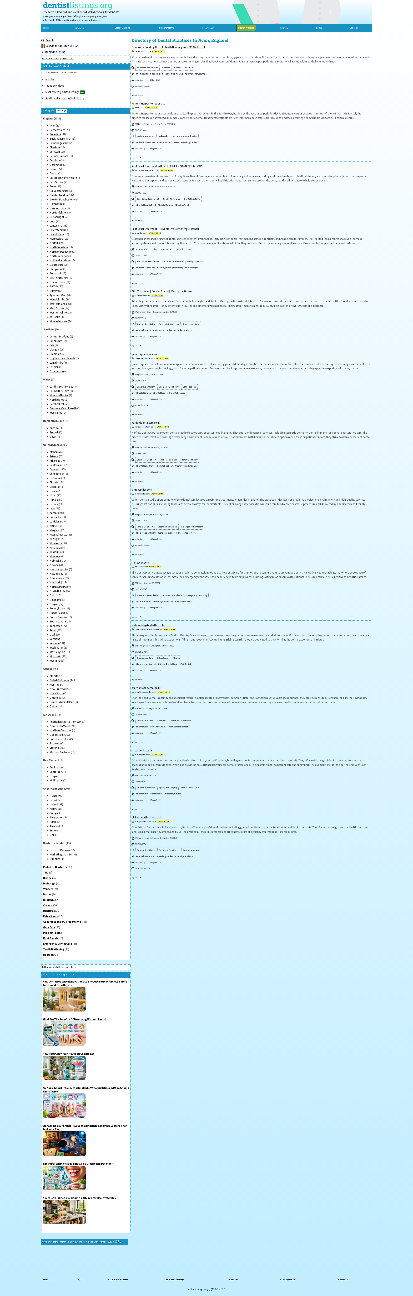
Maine (53, 526)
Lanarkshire (56, 363)
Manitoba (55, 685)
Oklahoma (55, 600)
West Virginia (57, 652)
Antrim (54, 428)
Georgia (54, 487)
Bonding (48, 955)
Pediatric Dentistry (55, 867)
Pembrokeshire (59, 404)
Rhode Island (57, 613)
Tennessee (56, 626)
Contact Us (342, 1279)
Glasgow (54, 350)
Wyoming (55, 661)
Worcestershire (58, 321)
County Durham (59, 156)
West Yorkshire (58, 313)
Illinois (54, 500)
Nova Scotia (57, 693)
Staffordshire (57, 282)
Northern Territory (60, 730)
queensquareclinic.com (145, 354)
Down (53, 437)
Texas (53, 630)
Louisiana (55, 522)
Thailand (55, 826)
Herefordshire (58, 208)
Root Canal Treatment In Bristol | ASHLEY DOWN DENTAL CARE (167, 166)
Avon (52, 126)
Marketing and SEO (61, 855)
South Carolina (58, 617)
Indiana (54, 504)
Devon (53, 169)
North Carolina (58, 587)
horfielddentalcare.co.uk (145, 423)
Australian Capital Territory (65, 722)
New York (55, 582)
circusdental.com (141, 751)
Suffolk (54, 287)
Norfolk (54, 243)
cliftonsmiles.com (141, 490)
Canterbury (56, 772)
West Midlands (58, 304)
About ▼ (80, 28)
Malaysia (55, 809)
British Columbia (59, 680)
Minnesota (56, 543)
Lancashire (56, 226)
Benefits (233, 1279)
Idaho (53, 496)
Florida (54, 482)
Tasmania (55, 743)
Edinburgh (56, 341)
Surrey (54, 291)
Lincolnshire (57, 234)
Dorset (54, 174)
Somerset (55, 273)
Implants (49, 900)
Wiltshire (55, 317)
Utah (52, 635)
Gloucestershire (59, 191)
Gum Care (49, 927)
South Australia (59, 739)
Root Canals (50, 938)
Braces (47, 895)
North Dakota (57, 591)
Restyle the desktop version (61, 46)
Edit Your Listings (175, 1279)
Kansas (54, 513)
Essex (53, 187)
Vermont (55, 639)
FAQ (78, 1279)
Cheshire (55, 147)
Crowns (48, 905)
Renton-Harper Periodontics (148, 104)
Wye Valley (56, 413)
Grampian (55, 354)
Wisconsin (55, 656)
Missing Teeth (52, 933)
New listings (61, 111)
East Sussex (56, 182)
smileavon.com (140, 563)
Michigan (55, 539)
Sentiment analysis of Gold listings (65, 98)
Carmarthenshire (59, 391)
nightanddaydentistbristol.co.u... (150, 625)
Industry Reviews (60, 850)
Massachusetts (58, 535)
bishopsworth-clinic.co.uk (146, 818)
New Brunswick (59, 689)
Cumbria (55, 160)
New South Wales (60, 726)
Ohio (52, 596)
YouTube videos (54, 86)
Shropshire (56, 269)
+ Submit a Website (118, 1279)
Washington (56, 648)
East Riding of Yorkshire (63, 178)
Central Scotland (59, 337)
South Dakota (58, 622)
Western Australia (60, 752)
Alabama (55, 452)
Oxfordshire (56, 265)
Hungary (55, 796)
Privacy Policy (287, 1279)
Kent (52, 221)
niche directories (50, 58)
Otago (53, 776)
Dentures (49, 911)
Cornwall (55, 152)
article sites (68, 58)
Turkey (54, 831)
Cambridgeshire (59, 143)
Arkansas (55, 461)
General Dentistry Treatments (62, 922)
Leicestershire (58, 230)
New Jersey (56, 574)
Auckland (55, 767)
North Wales (57, 400)
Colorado (55, 469)
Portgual (55, 813)
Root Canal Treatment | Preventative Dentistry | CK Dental (165, 229)
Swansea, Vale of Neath (63, 408)
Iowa (52, 509)
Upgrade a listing (55, 52)
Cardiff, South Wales (61, 387)
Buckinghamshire (60, 139)
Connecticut (57, 474)
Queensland (57, 735)
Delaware (55, 478)
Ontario (54, 698)
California (55, 465)
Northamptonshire (61, 252)
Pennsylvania (57, 609)
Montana (55, 556)
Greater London (59, 195)
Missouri (55, 552)
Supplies (55, 859)
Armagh (54, 432)
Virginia (54, 643)
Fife (52, 345)
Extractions (50, 916)
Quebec (54, 706)
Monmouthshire (59, 395)
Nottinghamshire (60, 260)
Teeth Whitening (53, 949)
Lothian (54, 367)
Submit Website (246, 28)
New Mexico (57, 578)
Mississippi (56, 548)
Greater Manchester (61, 200)
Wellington (56, 781)
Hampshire (56, 204)
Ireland (54, 805)
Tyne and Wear (58, 295)
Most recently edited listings (62, 92)
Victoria (54, 748)
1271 (117, 1241)
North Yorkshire (59, 247)
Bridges (48, 878)
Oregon (54, 604)
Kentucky (55, 517)
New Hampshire (59, 569)
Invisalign (49, 884)
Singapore (56, 818)
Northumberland (60, 256)
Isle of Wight (57, 217)
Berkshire (55, 134)
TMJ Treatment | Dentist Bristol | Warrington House (161, 292)
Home (45, 1279)
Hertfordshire (58, 213)
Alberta (54, 676)
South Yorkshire (59, 278)
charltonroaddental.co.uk (146, 688)
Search (49, 40)
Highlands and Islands (62, 358)
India (53, 800)
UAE (52, 835)
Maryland (55, 530)
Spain (53, 822)
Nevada (54, 565)
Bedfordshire (57, 130)
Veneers (48, 889)
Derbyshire (56, 165)
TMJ (46, 873)
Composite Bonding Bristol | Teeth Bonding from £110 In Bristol (168, 47)
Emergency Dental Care (57, 944)
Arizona (54, 456)
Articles (49, 79)
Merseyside (56, 239)
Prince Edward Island (62, 702)
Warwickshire (57, 300)
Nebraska (55, 561)
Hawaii (54, 491)
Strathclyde (57, 371)
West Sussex (57, 308)
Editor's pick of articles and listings (59, 967)
